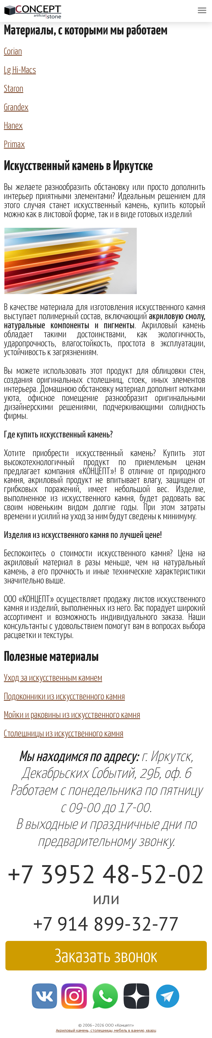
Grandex (16, 106)
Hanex (13, 124)
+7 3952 (106, 873)
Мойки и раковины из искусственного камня (72, 714)
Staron (13, 87)
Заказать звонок (106, 954)
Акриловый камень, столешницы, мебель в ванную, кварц (106, 1030)
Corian (13, 50)
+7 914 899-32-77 (106, 923)
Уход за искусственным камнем (53, 677)
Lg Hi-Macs (20, 69)
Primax (14, 143)
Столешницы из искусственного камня (63, 732)
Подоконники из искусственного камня (64, 695)
